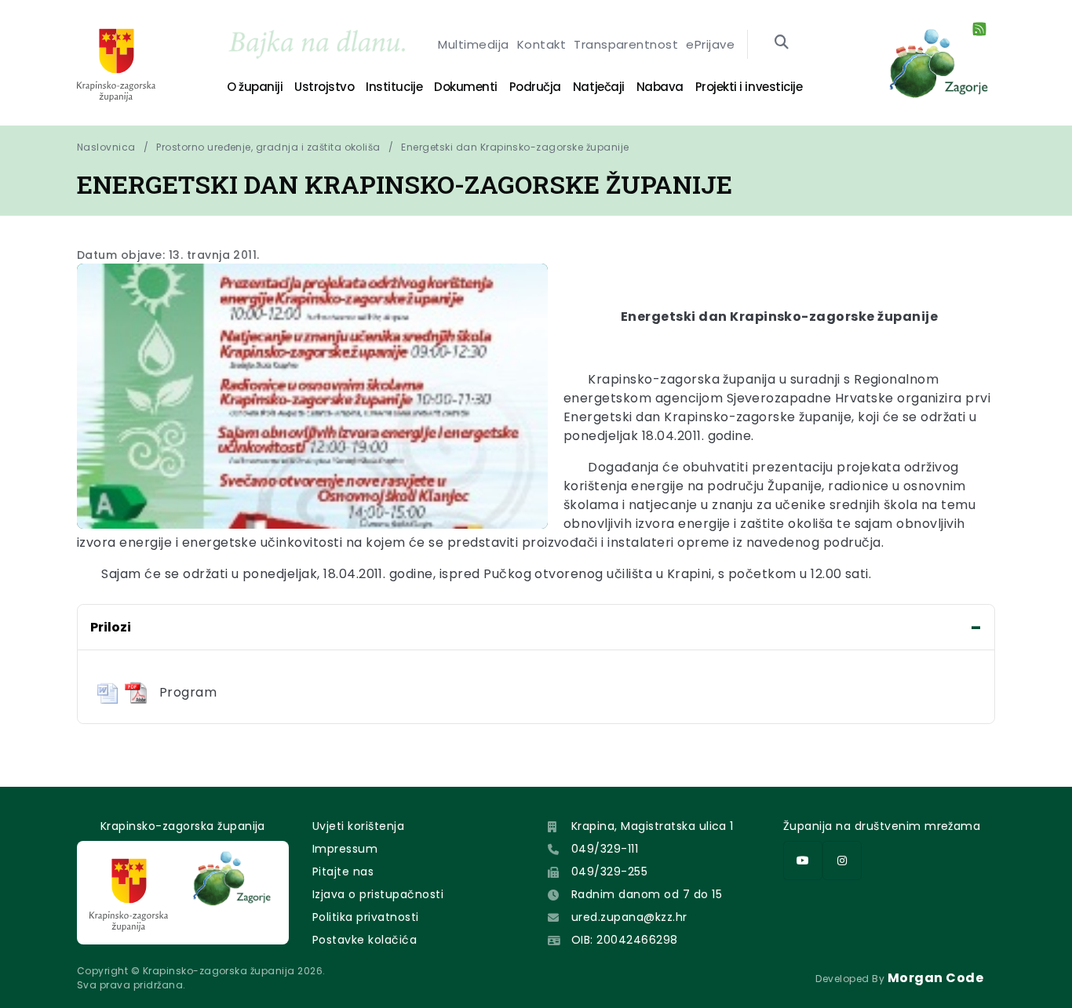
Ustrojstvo (324, 86)
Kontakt (541, 44)
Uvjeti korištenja (358, 826)
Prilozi (110, 627)
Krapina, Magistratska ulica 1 (652, 826)
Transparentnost (626, 44)
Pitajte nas (343, 871)
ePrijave (710, 44)
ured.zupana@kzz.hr (629, 917)
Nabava (660, 86)
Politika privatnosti (365, 917)
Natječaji (599, 86)
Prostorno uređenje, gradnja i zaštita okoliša (268, 147)
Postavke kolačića (364, 940)
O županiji (255, 86)
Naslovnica (106, 147)
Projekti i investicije (748, 86)
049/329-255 (609, 871)
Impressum (344, 849)
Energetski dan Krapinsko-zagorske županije (515, 147)
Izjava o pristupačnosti (377, 894)
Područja (535, 86)
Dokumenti (466, 86)
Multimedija (473, 44)
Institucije (394, 86)
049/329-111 (604, 849)
